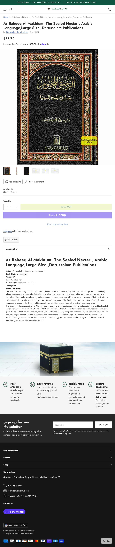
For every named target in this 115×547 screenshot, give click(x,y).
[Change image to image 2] (17, 171)
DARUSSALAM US (27, 530)
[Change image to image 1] (7, 171)
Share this (12, 239)
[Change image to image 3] (26, 171)
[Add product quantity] (16, 207)
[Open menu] (5, 9)
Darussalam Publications (17, 32)
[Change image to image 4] (36, 171)
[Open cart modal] (109, 9)
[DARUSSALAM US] (57, 9)
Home (5, 17)
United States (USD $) (16, 525)
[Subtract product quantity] (6, 207)
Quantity (7, 200)
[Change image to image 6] (55, 171)
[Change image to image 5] (45, 171)
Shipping (7, 231)
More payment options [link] (57, 224)
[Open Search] (10, 9)
